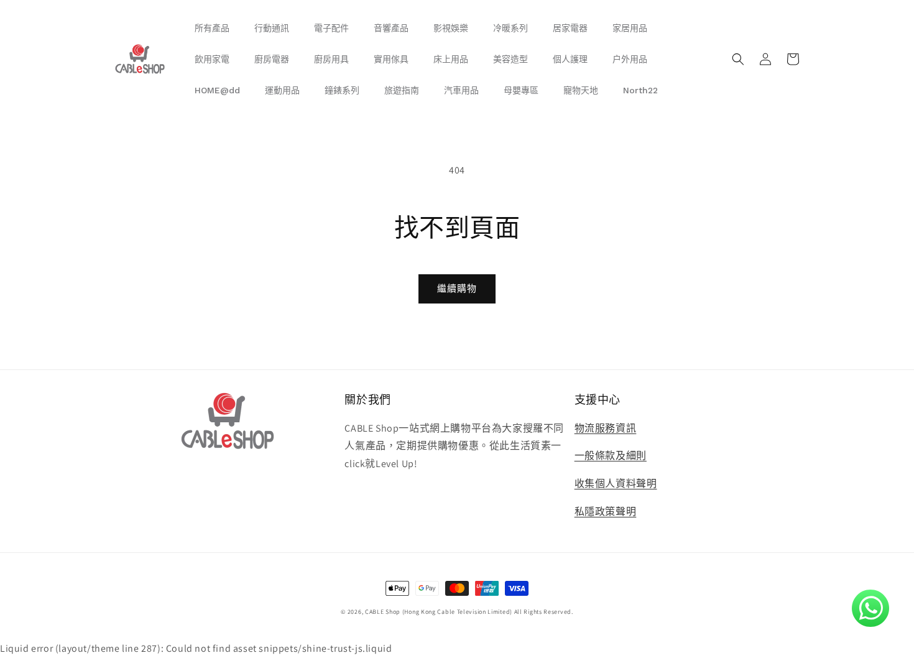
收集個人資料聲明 (616, 483)
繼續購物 (457, 288)
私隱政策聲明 (606, 511)
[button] (738, 59)
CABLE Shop (382, 612)
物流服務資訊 (606, 428)
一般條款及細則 (611, 455)
